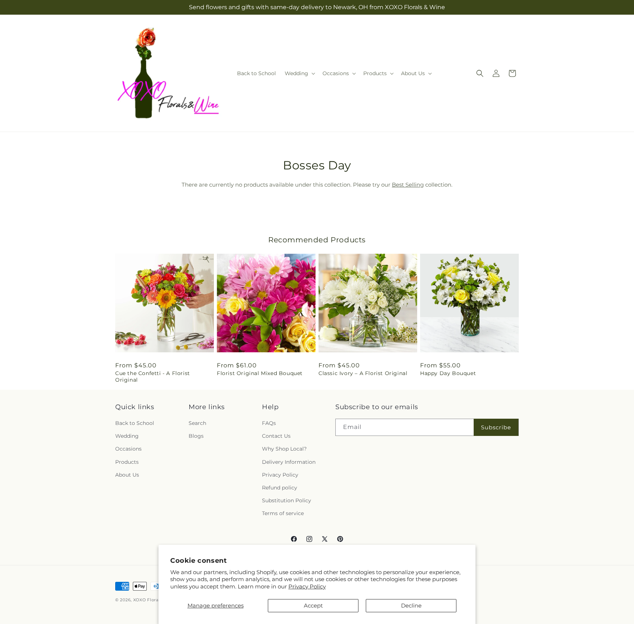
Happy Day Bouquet (448, 373)
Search (197, 423)
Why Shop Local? (284, 448)
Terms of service (283, 513)
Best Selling (408, 184)
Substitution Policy (286, 500)
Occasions (128, 448)
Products (127, 462)
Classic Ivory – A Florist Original (362, 373)
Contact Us (276, 436)
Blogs (196, 436)
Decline (411, 605)
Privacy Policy (307, 586)
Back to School (134, 423)
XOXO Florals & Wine (156, 599)
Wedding (127, 436)
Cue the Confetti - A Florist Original (152, 376)
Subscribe (496, 427)
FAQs (269, 423)
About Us (127, 474)
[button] (299, 73)
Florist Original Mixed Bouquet (260, 373)
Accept (313, 605)
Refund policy (279, 487)
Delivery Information (289, 462)
